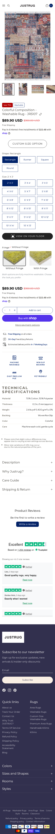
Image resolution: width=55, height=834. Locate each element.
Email (5, 670)
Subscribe (27, 680)
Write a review (27, 524)
